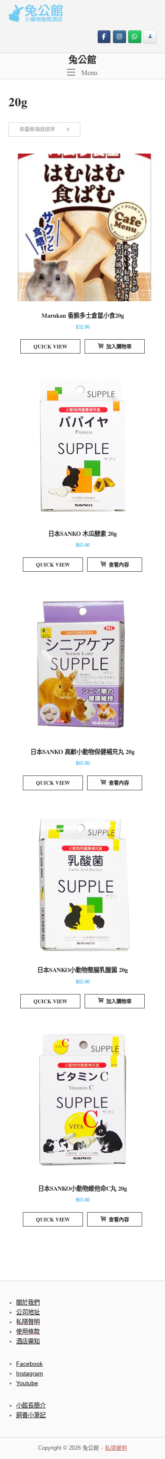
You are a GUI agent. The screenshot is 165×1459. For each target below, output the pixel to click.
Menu (88, 72)
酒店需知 (28, 1341)
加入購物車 (119, 346)
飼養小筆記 (31, 1415)
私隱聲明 (116, 1448)
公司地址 (28, 1312)
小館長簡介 (31, 1405)
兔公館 (82, 59)
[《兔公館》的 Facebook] (104, 36)
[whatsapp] (134, 36)
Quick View (50, 346)
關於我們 (28, 1302)
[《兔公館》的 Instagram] (119, 36)
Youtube (27, 1383)
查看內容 (119, 564)
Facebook (29, 1363)
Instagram (29, 1373)
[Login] (150, 37)
